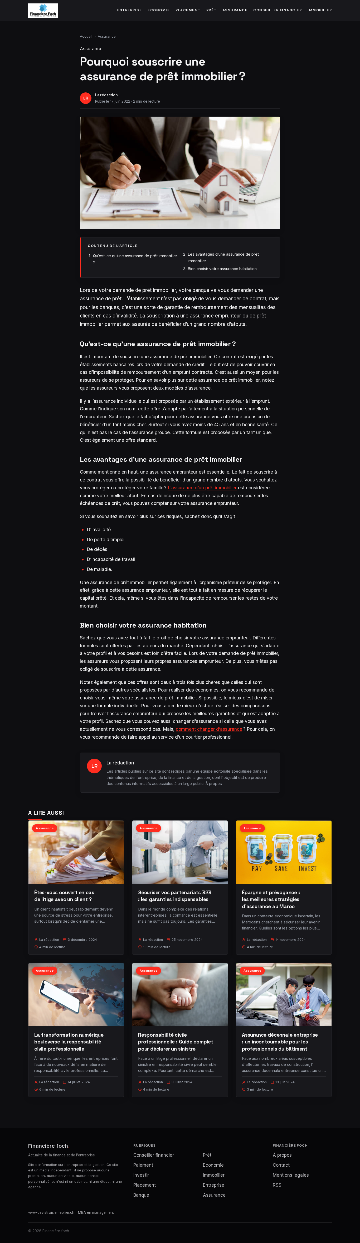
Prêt (211, 10)
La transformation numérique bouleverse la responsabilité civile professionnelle (69, 1042)
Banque (141, 1195)
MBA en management (96, 1212)
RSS (277, 1185)
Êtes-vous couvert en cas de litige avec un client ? (64, 896)
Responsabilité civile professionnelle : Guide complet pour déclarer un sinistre (175, 1042)
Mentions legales (291, 1175)
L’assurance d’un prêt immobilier (202, 487)
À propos (214, 783)
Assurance (235, 10)
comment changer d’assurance (209, 729)
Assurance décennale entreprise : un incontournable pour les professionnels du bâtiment (280, 1042)
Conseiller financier (277, 10)
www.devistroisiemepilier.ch (51, 1212)
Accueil (86, 36)
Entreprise (129, 10)
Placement (188, 10)
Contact (281, 1165)
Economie (159, 10)
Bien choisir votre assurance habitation (222, 268)
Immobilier (320, 10)
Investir (141, 1175)
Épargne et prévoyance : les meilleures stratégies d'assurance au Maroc (271, 899)
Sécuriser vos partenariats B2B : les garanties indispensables (174, 896)
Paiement (143, 1165)
